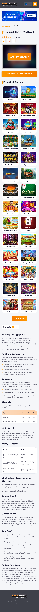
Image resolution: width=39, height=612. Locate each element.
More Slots (19, 318)
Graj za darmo (20, 56)
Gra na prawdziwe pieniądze (19, 74)
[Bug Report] (9, 41)
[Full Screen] (14, 41)
